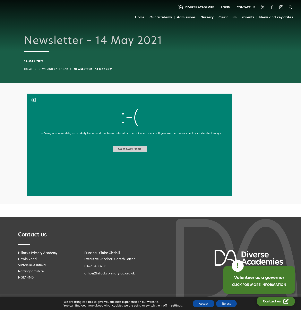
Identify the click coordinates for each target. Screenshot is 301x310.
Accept (203, 304)
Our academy (160, 17)
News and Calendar (53, 69)
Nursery (207, 17)
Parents (247, 17)
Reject (226, 304)
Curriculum (227, 17)
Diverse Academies (199, 7)
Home (140, 17)
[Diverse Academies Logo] (23, 15)
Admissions (186, 17)
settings (176, 305)
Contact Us (246, 7)
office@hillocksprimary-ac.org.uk (109, 273)
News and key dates (276, 17)
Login (225, 7)
